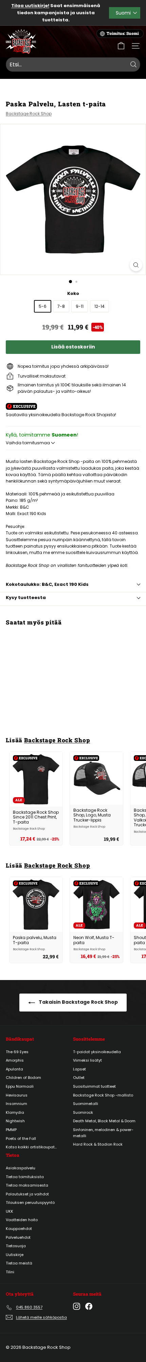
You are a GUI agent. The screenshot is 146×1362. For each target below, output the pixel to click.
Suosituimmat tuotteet (94, 1086)
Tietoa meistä (19, 1263)
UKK (9, 1211)
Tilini (10, 1272)
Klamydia (15, 1112)
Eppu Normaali (20, 1086)
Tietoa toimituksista (25, 1176)
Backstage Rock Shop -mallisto (103, 1095)
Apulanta (14, 1069)
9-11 (80, 306)
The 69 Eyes (17, 1052)
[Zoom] (136, 265)
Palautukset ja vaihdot (27, 1194)
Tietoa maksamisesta (27, 1185)
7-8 (61, 306)
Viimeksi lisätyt (87, 1060)
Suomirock (83, 1112)
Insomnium (16, 1103)
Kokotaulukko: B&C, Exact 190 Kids (47, 584)
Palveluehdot (18, 1237)
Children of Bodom (23, 1077)
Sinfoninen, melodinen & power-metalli (103, 1132)
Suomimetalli (85, 1103)
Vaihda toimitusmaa (28, 443)
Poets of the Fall (21, 1138)
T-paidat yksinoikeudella (97, 1052)
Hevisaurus (17, 1095)
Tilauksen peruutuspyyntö (30, 1202)
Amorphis (15, 1060)
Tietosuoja (16, 1246)
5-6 (43, 306)
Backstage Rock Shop (29, 113)
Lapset (79, 1069)
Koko (73, 293)
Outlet (79, 1077)
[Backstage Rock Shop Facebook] (88, 1306)
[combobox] (73, 64)
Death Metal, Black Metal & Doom (104, 1121)
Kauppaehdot (19, 1228)
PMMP (11, 1129)
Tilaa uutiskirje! (30, 5)
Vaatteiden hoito (22, 1219)
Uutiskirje (14, 1254)
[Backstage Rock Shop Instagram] (76, 1306)
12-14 (99, 306)
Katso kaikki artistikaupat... (31, 1147)
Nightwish (15, 1121)
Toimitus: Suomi (123, 33)
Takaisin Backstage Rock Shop (78, 1002)
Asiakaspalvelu (20, 1168)
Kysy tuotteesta (26, 597)
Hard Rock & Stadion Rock (98, 1144)
